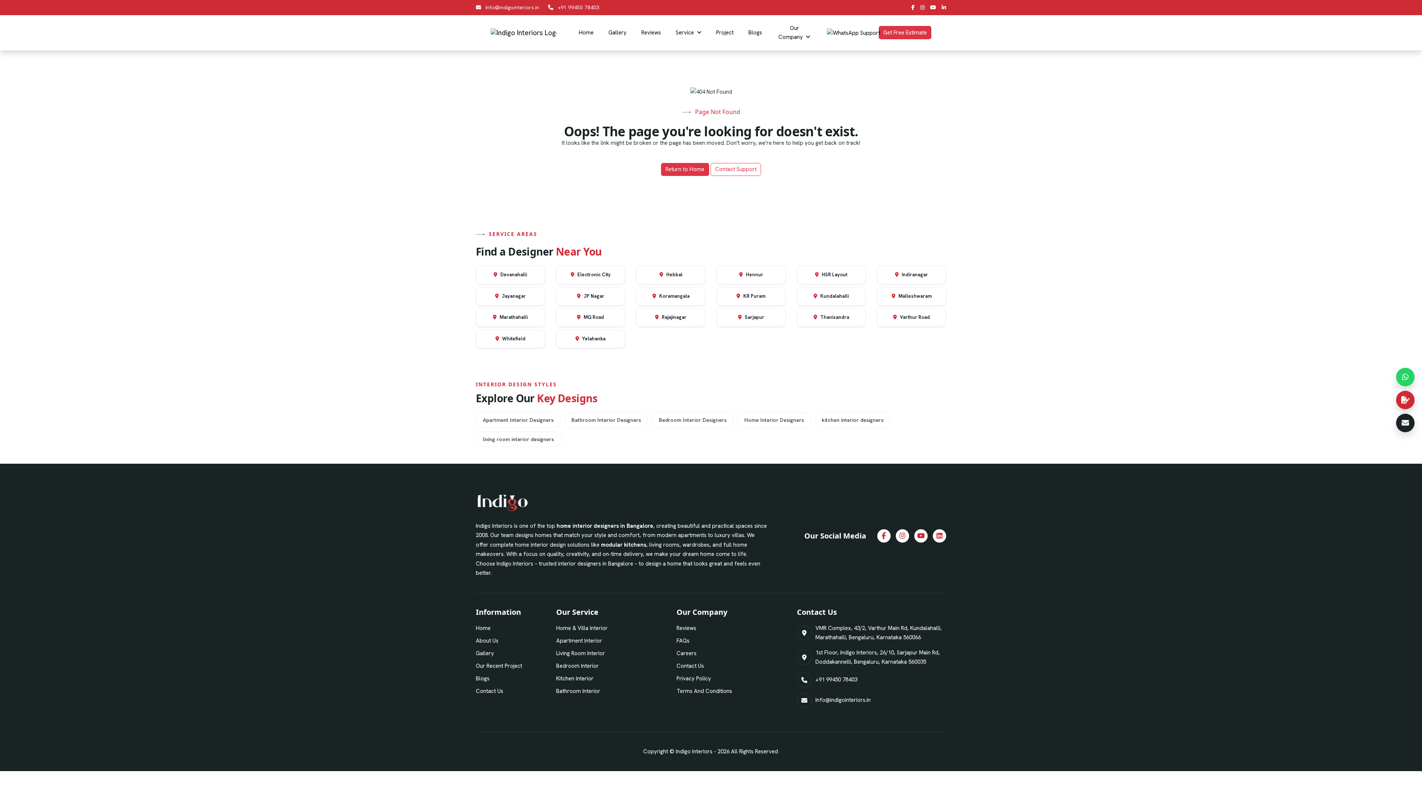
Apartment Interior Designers (518, 420)
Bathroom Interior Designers (606, 420)
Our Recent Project (499, 666)
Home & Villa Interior (582, 628)
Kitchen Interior (575, 678)
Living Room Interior (580, 653)
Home (586, 32)
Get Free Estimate (905, 32)
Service (685, 32)
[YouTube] (933, 7)
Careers (687, 653)
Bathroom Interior (578, 691)
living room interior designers (518, 439)
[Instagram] (922, 7)
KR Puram (753, 296)
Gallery (617, 32)
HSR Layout (834, 274)
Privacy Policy (694, 678)
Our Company (790, 32)
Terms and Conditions (704, 691)
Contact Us (489, 691)
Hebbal (673, 274)
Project (725, 32)
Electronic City (593, 274)
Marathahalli (513, 317)
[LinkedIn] (944, 7)
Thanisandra (834, 317)
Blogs (755, 32)
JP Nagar (593, 296)
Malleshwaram (914, 296)
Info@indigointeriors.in (512, 7)
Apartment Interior (579, 640)
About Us (487, 640)
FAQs (683, 640)
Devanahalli (513, 274)
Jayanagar (513, 296)
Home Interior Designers (774, 420)
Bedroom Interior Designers (693, 420)
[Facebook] (913, 7)
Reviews (651, 32)
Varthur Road (914, 317)
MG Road (593, 317)
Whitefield (513, 339)
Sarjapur (754, 317)
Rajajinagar (674, 317)
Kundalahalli (834, 296)
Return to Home (684, 169)
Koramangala (674, 296)
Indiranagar (914, 274)
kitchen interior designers (853, 420)
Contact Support (736, 169)
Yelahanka (593, 339)
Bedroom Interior (577, 666)
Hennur (754, 274)
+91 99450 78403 (578, 7)
